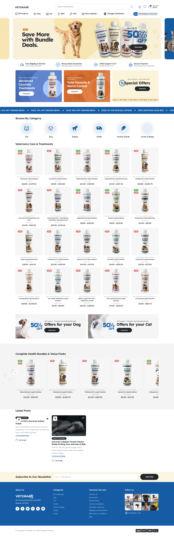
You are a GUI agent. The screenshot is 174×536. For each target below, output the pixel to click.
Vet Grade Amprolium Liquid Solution (58, 299)
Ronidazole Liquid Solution (145, 179)
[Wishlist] (144, 7)
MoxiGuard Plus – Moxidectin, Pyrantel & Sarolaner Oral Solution (58, 220)
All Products (23, 13)
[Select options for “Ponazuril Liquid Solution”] (58, 161)
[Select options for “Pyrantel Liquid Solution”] (116, 242)
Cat (50, 13)
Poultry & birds (123, 137)
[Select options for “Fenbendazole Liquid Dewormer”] (116, 161)
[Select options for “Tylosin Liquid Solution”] (116, 200)
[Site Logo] (22, 6)
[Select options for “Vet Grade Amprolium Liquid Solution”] (58, 281)
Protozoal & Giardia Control (95, 177)
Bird (62, 13)
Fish (74, 13)
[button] (13, 39)
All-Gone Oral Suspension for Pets (29, 219)
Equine (75, 137)
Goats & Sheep (147, 137)
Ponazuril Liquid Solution (58, 179)
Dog (38, 13)
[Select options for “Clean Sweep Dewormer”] (29, 242)
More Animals (90, 13)
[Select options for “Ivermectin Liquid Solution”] (145, 242)
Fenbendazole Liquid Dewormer (116, 179)
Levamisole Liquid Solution (145, 298)
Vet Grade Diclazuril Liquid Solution (116, 299)
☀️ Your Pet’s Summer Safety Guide (30, 422)
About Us (20, 490)
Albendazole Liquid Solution (87, 218)
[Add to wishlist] (24, 161)
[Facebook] (17, 509)
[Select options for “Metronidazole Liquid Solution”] (87, 161)
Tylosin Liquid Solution (116, 218)
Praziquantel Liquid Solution (29, 298)
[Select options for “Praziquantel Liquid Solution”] (29, 281)
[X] (22, 509)
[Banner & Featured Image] (26, 128)
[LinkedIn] (38, 509)
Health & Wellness (59, 438)
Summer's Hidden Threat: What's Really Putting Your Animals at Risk (69, 443)
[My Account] (139, 7)
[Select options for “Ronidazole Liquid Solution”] (145, 161)
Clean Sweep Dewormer (29, 259)
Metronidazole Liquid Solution (87, 179)
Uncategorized (22, 418)
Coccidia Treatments (32, 177)
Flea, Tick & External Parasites (145, 216)
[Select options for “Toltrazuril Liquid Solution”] (29, 161)
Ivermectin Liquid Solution (145, 259)
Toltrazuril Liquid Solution (29, 179)
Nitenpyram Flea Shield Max (145, 218)
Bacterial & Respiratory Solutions (113, 216)
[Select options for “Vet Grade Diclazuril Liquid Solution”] (116, 281)
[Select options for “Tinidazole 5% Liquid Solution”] (58, 242)
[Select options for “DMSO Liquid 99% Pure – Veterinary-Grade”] (87, 281)
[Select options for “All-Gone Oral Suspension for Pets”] (29, 200)
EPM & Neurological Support (88, 257)
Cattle (99, 137)
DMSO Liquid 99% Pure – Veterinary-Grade (87, 299)
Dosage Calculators (115, 13)
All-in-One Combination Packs (58, 216)
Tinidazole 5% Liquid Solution (58, 259)
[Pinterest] (28, 509)
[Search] (132, 7)
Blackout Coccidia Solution (87, 259)
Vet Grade (22, 440)
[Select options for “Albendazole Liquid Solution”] (87, 200)
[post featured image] (69, 425)
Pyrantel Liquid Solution (116, 259)
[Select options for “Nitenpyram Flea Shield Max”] (145, 200)
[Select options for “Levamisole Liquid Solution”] (145, 281)
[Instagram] (33, 509)
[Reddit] (43, 509)
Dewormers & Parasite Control (113, 177)
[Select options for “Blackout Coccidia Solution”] (87, 242)
